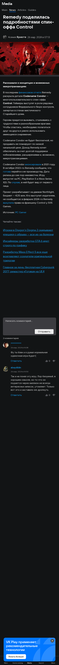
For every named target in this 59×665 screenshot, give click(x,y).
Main (4, 9)
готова (7, 171)
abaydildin (16, 367)
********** (16, 343)
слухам (16, 182)
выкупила (8, 202)
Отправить (44, 331)
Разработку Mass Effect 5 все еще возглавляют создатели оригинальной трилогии (27, 256)
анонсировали (33, 164)
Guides (32, 9)
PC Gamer (20, 212)
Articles (22, 9)
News (12, 9)
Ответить (16, 360)
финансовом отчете (30, 92)
